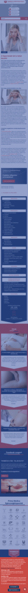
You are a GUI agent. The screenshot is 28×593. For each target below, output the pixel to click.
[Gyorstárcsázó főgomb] (25, 589)
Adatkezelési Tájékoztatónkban (8, 568)
